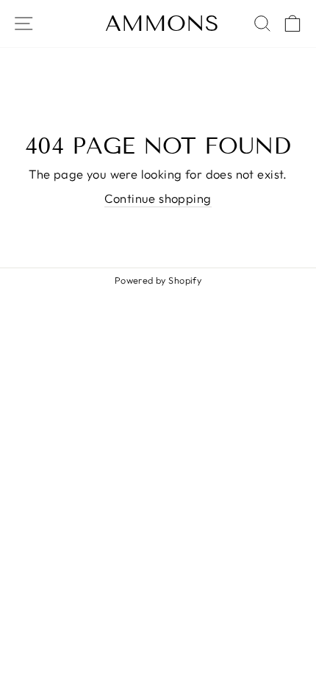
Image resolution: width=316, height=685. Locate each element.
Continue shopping (157, 198)
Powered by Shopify (158, 280)
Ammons (162, 23)
